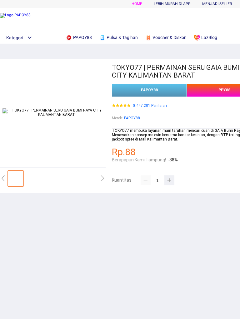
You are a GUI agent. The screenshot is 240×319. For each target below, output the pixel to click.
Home (137, 4)
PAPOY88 (149, 90)
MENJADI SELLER (217, 4)
